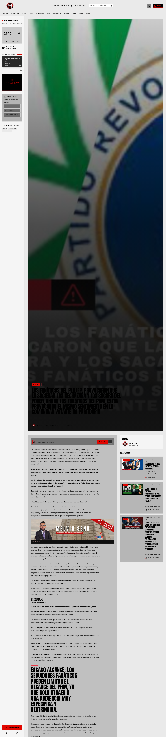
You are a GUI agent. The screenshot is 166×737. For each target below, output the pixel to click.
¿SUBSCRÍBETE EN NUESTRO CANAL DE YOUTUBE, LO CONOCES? (38, 601)
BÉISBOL (67, 13)
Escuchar (102, 441)
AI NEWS (24, 13)
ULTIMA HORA (36, 384)
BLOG (74, 13)
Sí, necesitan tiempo (10, 110)
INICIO (5, 13)
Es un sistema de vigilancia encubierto (11, 114)
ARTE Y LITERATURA (37, 13)
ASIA (48, 13)
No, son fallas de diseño (10, 106)
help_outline (17, 733)
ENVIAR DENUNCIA (12, 727)
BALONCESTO (57, 13)
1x (110, 441)
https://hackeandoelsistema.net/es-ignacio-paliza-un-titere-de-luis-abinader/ (59, 502)
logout (7, 733)
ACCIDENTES (15, 13)
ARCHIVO (88, 13)
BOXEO (81, 13)
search (111, 6)
